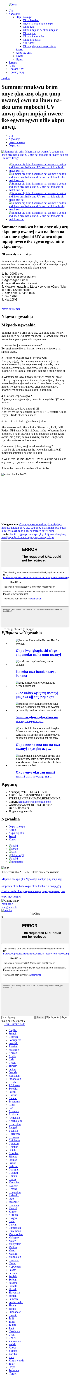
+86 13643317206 (14, 1024)
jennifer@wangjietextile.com (34, 801)
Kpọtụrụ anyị (16, 72)
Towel (19, 55)
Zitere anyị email (10, 308)
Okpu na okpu (24, 17)
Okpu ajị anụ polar (33, 36)
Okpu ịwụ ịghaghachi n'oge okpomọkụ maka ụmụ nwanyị (38, 652)
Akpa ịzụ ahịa (24, 52)
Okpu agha (29, 33)
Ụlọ (11, 10)
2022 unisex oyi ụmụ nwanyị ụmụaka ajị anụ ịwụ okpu (37, 695)
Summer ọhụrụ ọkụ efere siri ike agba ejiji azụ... (37, 719)
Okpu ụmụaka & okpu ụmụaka (40, 29)
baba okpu (25, 886)
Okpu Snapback (32, 39)
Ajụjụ (12, 65)
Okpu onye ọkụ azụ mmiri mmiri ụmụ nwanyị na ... (35, 774)
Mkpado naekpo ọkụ (13, 879)
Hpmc (19, 59)
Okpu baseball (31, 20)
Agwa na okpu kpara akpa (38, 23)
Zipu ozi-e (7, 903)
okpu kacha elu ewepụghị (46, 886)
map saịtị (57, 879)
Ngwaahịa (14, 13)
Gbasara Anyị (16, 68)
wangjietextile (9, 907)
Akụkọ (13, 62)
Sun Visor (28, 42)
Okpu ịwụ (28, 26)
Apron (19, 49)
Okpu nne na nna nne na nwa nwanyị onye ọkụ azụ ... (38, 747)
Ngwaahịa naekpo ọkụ (38, 879)
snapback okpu (9, 886)
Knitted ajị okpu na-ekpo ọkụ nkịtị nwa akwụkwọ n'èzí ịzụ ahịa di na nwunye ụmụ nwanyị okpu (33, 536)
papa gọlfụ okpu (51, 891)
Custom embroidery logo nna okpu (21, 891)
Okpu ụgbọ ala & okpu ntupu (39, 46)
